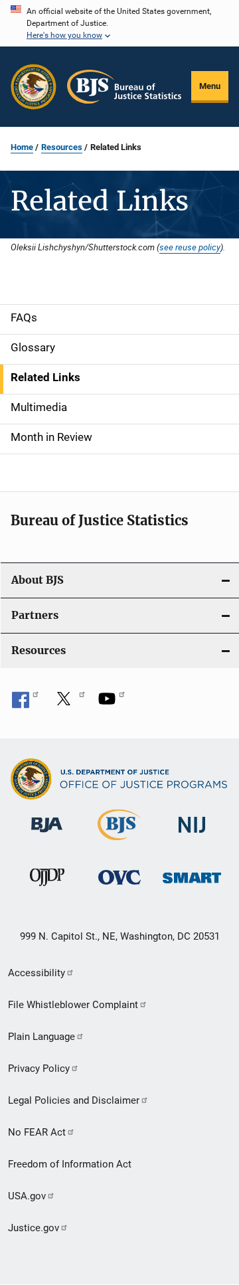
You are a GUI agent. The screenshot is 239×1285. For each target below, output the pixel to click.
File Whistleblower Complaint (73, 1005)
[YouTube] (111, 703)
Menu (209, 86)
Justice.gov (33, 1228)
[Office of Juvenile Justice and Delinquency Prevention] (47, 888)
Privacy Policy (39, 1068)
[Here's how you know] (119, 23)
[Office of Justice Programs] (33, 87)
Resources (61, 147)
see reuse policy (189, 247)
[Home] (124, 87)
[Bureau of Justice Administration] (46, 835)
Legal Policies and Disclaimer (73, 1100)
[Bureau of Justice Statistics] (119, 843)
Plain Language (41, 1037)
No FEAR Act (37, 1132)
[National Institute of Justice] (192, 835)
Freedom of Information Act (69, 1164)
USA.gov (27, 1196)
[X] (68, 703)
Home (22, 147)
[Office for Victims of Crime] (119, 887)
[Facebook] (25, 703)
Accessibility (36, 973)
